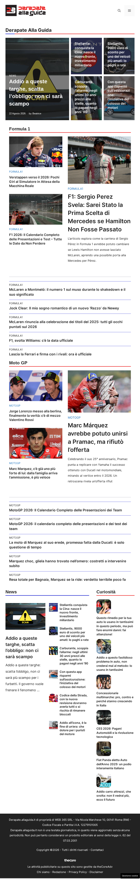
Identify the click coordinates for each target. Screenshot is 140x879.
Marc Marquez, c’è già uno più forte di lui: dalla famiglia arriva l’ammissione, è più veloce (33, 473)
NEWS (12, 75)
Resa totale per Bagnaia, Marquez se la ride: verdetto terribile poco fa (67, 579)
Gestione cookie (130, 875)
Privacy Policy (78, 872)
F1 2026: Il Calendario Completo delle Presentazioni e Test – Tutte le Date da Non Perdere (35, 239)
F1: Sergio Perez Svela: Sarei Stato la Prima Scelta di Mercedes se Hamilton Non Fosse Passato (99, 213)
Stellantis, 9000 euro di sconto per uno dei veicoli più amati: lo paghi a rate (74, 634)
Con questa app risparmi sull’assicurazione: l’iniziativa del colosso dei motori (72, 679)
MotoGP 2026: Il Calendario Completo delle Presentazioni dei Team (65, 510)
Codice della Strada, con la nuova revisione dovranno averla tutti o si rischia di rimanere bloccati (74, 704)
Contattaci (97, 850)
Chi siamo (43, 872)
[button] (119, 10)
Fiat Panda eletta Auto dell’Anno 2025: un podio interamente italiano (113, 764)
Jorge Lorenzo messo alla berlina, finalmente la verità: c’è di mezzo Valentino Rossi (35, 415)
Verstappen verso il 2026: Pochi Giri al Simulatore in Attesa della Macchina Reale (34, 181)
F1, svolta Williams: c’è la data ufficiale (41, 340)
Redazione (59, 872)
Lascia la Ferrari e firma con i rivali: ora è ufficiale (50, 354)
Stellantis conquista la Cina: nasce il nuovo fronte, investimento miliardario (73, 612)
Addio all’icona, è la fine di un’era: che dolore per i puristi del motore (73, 728)
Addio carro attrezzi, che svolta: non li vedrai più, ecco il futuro (113, 796)
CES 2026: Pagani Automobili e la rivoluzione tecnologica (114, 733)
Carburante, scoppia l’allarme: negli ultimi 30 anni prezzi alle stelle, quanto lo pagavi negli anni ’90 (74, 655)
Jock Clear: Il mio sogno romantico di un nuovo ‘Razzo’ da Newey (64, 308)
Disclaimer (96, 872)
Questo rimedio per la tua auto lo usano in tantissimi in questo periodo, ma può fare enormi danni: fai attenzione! (114, 626)
